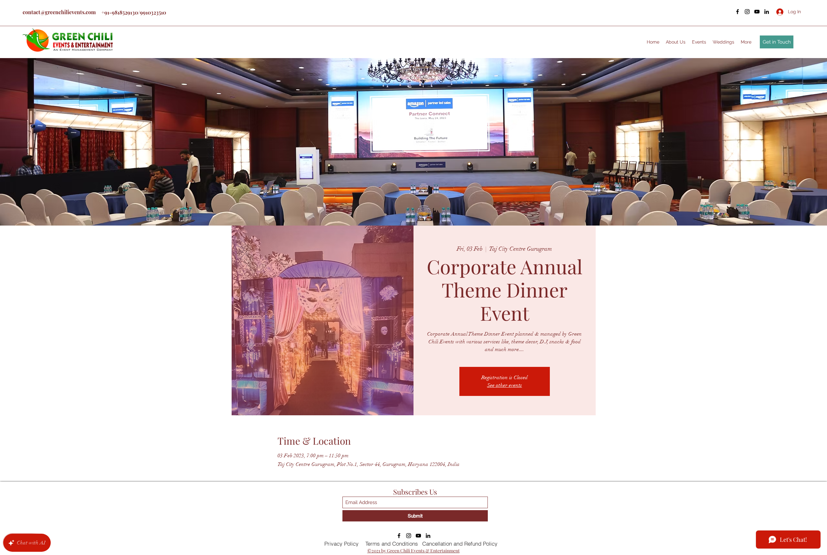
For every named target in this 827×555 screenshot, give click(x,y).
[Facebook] (737, 11)
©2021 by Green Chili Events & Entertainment (413, 551)
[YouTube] (757, 11)
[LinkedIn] (766, 11)
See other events (504, 385)
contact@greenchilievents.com (59, 12)
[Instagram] (747, 11)
